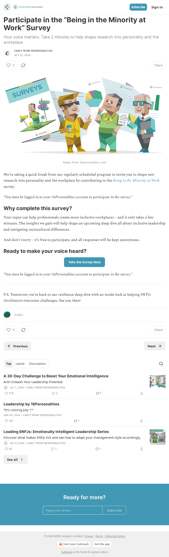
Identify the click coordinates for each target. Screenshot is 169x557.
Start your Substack (76, 544)
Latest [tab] (20, 364)
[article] (84, 384)
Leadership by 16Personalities (31, 404)
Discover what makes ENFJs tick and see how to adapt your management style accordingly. (72, 437)
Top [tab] (8, 364)
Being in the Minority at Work (136, 180)
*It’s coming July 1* (18, 410)
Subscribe (138, 7)
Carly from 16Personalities (33, 50)
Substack (66, 552)
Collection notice (115, 536)
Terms (99, 536)
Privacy (88, 536)
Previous (20, 346)
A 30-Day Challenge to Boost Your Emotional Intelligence (56, 376)
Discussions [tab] (37, 364)
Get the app (102, 544)
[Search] (161, 363)
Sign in (157, 7)
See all (12, 459)
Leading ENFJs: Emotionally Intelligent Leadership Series (56, 431)
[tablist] (26, 363)
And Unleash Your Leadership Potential (33, 382)
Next (152, 346)
